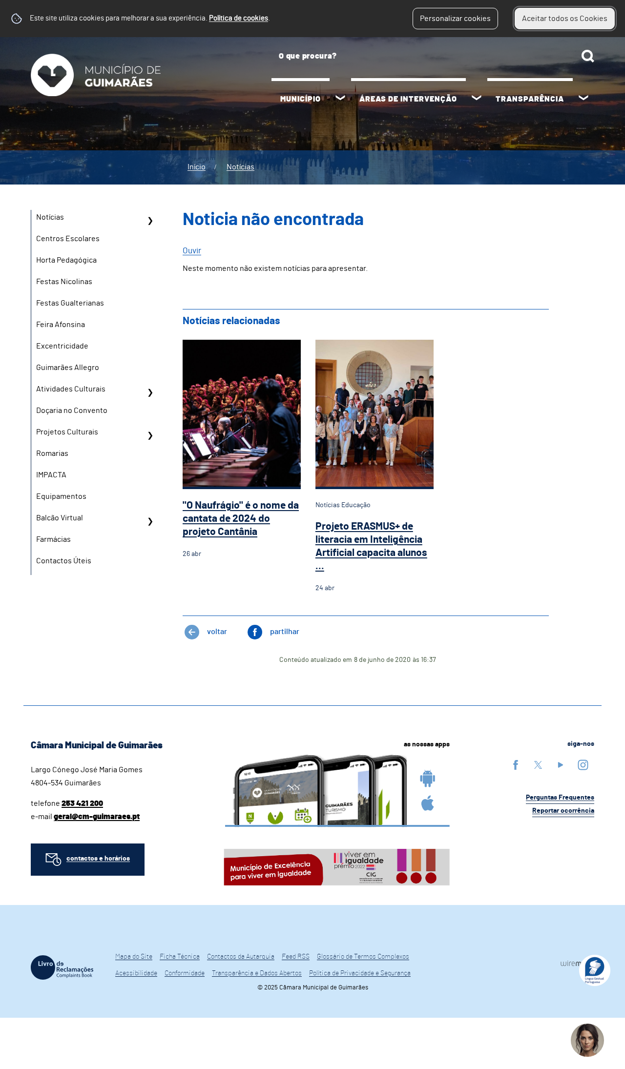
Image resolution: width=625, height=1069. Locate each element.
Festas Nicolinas (64, 282)
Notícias (240, 167)
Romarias (52, 453)
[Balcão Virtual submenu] (150, 521)
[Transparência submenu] (583, 99)
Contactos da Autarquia (240, 956)
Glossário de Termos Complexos (363, 956)
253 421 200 (82, 803)
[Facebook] (515, 764)
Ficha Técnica (180, 956)
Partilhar (284, 632)
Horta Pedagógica (66, 260)
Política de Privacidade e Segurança (360, 973)
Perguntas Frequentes (560, 797)
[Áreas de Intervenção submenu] (476, 99)
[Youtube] (560, 764)
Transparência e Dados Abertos (257, 973)
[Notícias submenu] (150, 220)
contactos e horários (98, 858)
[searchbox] (432, 56)
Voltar (217, 632)
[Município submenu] (340, 99)
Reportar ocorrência (563, 810)
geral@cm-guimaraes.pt (97, 817)
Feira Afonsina (60, 325)
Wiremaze (577, 963)
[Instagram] (583, 764)
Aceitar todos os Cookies (564, 18)
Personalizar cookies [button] (455, 18)
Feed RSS (296, 956)
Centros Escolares (68, 239)
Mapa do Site (133, 956)
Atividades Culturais (70, 389)
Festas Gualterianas (70, 303)
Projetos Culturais (67, 432)
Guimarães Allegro (67, 367)
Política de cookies (238, 18)
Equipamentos (61, 496)
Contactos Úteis (63, 561)
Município (300, 99)
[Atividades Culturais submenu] (150, 392)
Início (197, 167)
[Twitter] (538, 764)
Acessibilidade (136, 973)
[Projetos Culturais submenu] (150, 435)
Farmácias (53, 539)
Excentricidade (62, 346)
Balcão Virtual (59, 518)
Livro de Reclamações (62, 967)
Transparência (530, 99)
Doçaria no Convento (71, 410)
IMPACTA (51, 475)
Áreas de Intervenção (408, 99)
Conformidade (185, 973)
